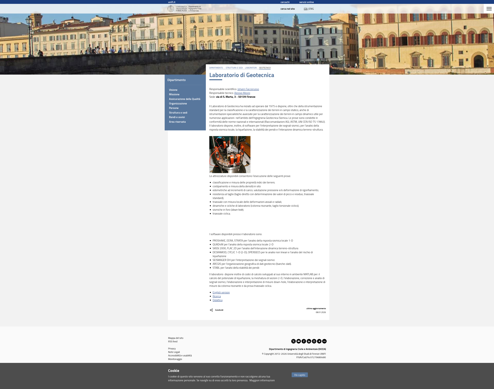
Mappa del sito (175, 338)
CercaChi (285, 2)
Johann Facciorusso (248, 89)
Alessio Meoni (242, 93)
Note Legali (174, 352)
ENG (311, 8)
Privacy (172, 348)
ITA (305, 8)
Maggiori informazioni (262, 380)
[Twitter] (293, 341)
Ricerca (217, 296)
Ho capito (299, 375)
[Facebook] (304, 341)
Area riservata (177, 122)
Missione (174, 94)
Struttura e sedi (234, 67)
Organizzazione (178, 103)
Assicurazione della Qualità (184, 99)
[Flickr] (324, 341)
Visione (173, 90)
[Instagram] (314, 341)
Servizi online (306, 2)
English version (221, 292)
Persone (174, 108)
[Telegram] (319, 341)
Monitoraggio (175, 359)
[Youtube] (298, 341)
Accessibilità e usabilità (180, 355)
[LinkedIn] (309, 341)
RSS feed (172, 341)
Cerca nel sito (288, 8)
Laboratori (251, 67)
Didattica (217, 300)
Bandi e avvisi (177, 117)
